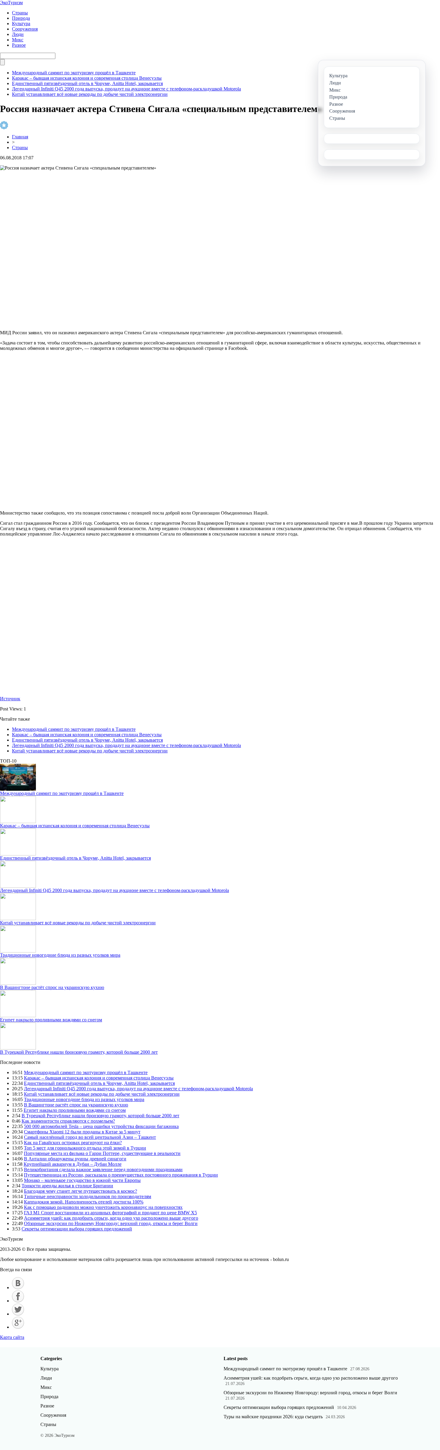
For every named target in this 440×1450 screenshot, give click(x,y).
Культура (21, 23)
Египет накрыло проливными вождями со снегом (51, 1019)
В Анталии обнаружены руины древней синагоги (75, 1158)
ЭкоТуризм (11, 2)
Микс (17, 39)
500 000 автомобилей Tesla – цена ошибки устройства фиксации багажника (101, 1126)
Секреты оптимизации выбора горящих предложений (77, 1228)
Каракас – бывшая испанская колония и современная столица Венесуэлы (87, 78)
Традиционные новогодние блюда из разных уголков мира (60, 955)
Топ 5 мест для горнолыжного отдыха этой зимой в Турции (85, 1147)
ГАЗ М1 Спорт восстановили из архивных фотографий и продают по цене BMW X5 (110, 1212)
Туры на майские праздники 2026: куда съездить (273, 1416)
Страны (20, 12)
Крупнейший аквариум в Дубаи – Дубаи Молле (73, 1164)
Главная (20, 136)
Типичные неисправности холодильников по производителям (87, 1196)
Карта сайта (12, 1337)
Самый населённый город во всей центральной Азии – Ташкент (90, 1137)
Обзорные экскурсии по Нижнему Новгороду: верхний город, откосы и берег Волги (111, 1223)
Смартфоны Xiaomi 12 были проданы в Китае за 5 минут (82, 1131)
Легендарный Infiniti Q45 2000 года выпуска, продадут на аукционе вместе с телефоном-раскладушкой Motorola (126, 88)
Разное (19, 45)
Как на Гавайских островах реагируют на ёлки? (73, 1142)
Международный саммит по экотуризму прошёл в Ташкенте (74, 72)
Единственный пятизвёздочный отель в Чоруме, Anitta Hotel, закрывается (87, 83)
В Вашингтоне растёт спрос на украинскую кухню (52, 987)
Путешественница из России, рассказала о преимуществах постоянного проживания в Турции (121, 1174)
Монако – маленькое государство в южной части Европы (82, 1180)
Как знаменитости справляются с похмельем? (68, 1121)
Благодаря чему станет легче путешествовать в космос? (80, 1191)
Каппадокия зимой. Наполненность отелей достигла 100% (83, 1201)
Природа (21, 18)
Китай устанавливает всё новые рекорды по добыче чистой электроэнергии (90, 94)
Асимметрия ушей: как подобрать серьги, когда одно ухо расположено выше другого (111, 1218)
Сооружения (25, 28)
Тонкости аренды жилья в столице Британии (67, 1185)
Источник (10, 698)
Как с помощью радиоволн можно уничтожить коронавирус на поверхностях (103, 1207)
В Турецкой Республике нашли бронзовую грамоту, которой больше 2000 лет (79, 1052)
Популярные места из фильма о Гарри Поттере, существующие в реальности (102, 1153)
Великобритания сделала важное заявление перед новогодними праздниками (103, 1169)
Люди (18, 34)
